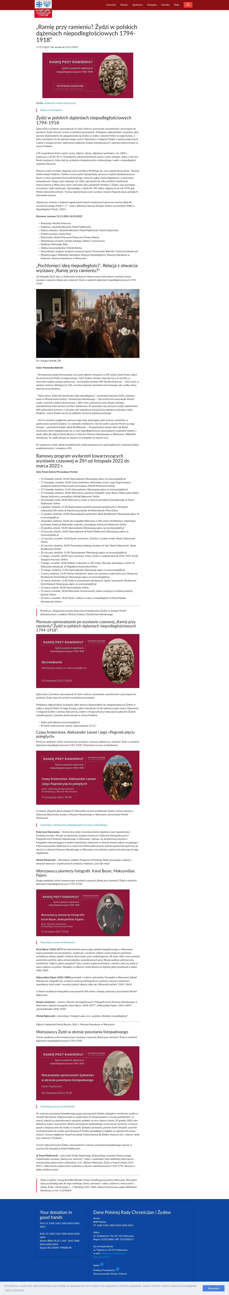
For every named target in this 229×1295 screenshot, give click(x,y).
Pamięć (124, 5)
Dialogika (152, 5)
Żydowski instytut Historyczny (60, 103)
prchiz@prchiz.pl (101, 1257)
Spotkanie (137, 5)
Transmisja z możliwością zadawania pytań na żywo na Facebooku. (74, 825)
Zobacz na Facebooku (51, 110)
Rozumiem (213, 1288)
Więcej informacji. (15, 1290)
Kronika (165, 5)
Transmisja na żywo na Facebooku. (57, 942)
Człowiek (111, 5)
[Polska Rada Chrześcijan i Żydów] (43, 10)
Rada (176, 5)
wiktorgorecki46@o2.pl (113, 1253)
